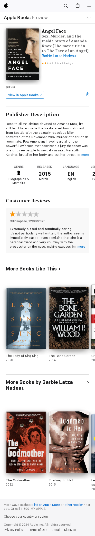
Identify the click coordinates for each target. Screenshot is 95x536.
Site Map (70, 530)
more (85, 155)
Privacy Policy (14, 530)
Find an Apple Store (46, 505)
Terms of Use (38, 530)
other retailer (74, 505)
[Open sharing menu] (88, 95)
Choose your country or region (26, 516)
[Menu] (89, 6)
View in (23, 95)
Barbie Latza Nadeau (59, 56)
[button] (66, 6)
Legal (56, 530)
